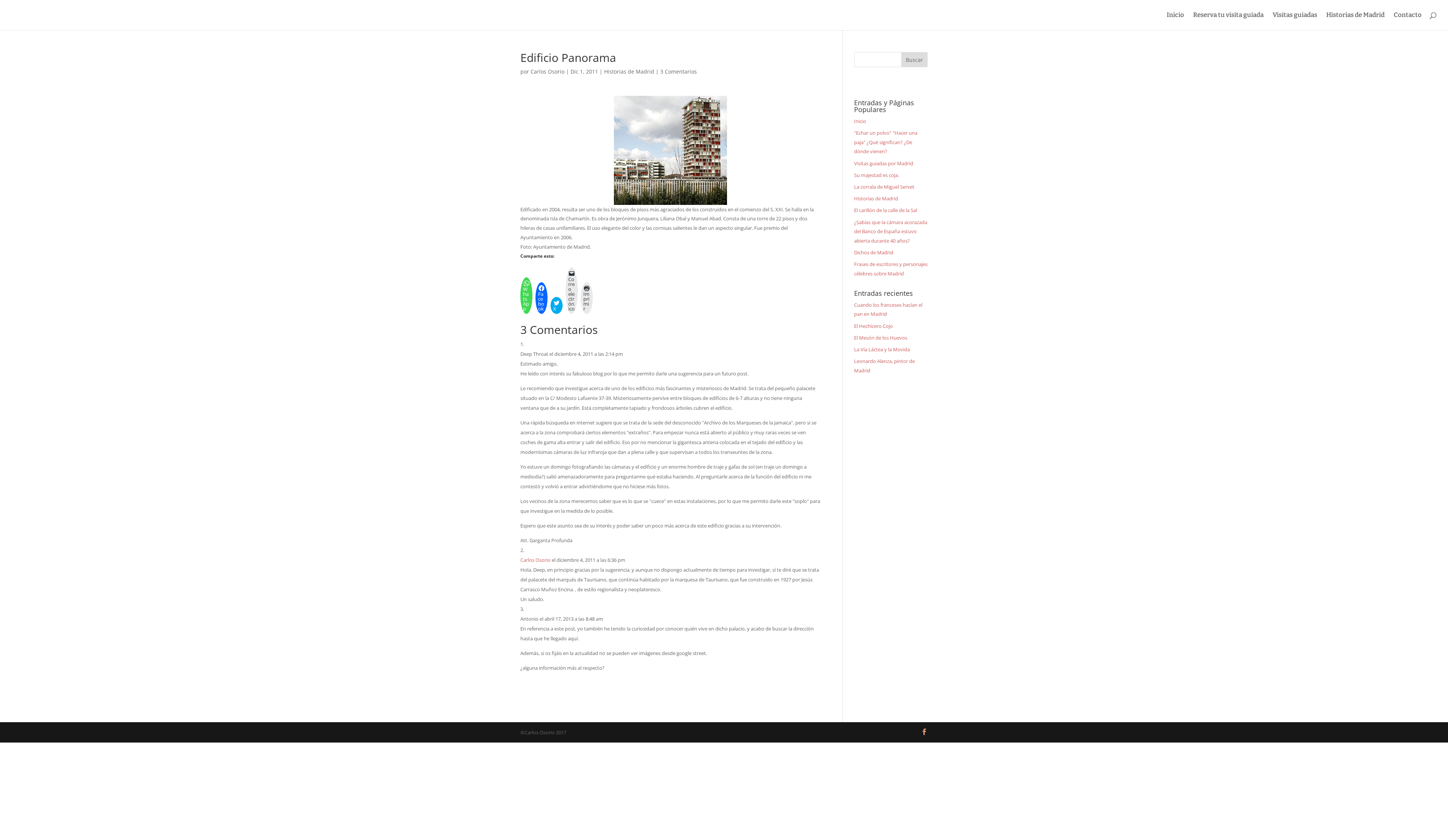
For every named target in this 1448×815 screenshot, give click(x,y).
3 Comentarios (678, 71)
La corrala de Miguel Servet (884, 186)
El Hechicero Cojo (873, 326)
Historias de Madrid (1355, 15)
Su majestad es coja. (876, 175)
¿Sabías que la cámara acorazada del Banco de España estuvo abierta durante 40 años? (890, 231)
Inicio (1175, 15)
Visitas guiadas (1295, 15)
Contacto (1408, 15)
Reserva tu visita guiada (1228, 15)
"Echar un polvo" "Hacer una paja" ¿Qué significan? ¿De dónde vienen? (885, 142)
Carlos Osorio (547, 71)
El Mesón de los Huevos (880, 337)
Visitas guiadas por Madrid (883, 163)
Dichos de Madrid (873, 252)
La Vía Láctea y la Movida (882, 349)
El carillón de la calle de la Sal (885, 210)
